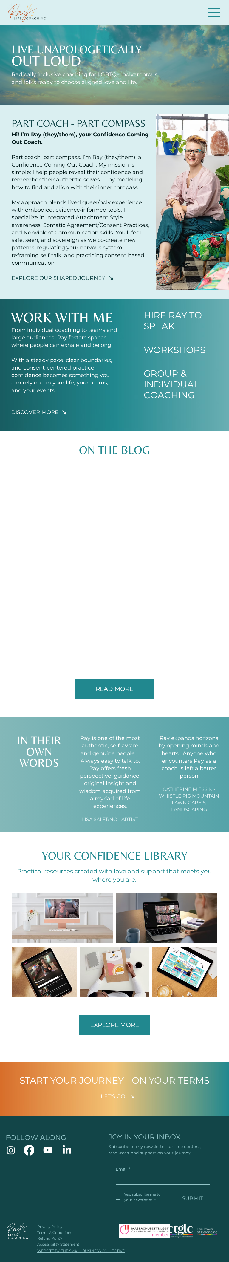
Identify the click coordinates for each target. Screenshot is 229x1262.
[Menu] (214, 12)
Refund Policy (49, 1238)
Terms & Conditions (54, 1232)
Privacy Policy (50, 1226)
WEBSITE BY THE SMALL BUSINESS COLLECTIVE (81, 1251)
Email (123, 1169)
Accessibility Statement (58, 1244)
